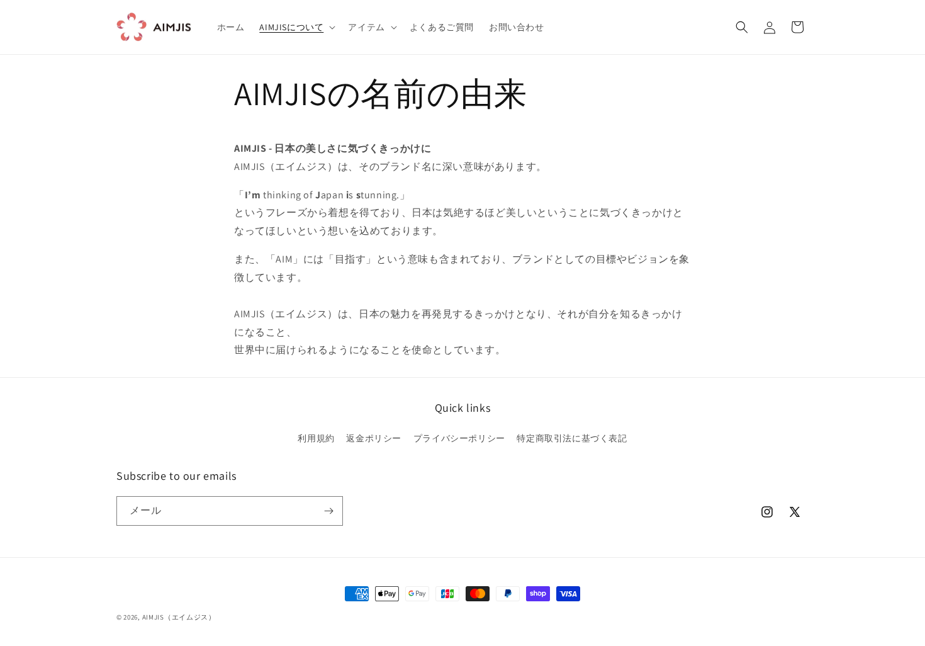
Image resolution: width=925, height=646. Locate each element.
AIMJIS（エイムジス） (179, 617)
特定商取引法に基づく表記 (572, 438)
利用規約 (316, 438)
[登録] (328, 511)
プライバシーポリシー (459, 438)
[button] (296, 27)
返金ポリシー (373, 438)
